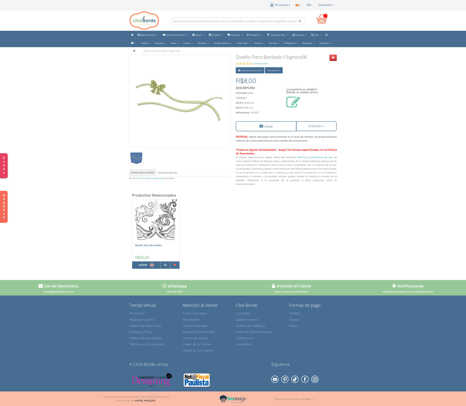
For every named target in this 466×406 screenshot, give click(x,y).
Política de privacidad (145, 338)
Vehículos (324, 43)
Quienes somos (247, 319)
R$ (309, 5)
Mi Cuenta (136, 313)
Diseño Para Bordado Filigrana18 (161, 50)
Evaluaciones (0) (167, 172)
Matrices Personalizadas (254, 332)
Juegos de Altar (277, 34)
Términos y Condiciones (146, 344)
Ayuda (198, 34)
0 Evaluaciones (260, 63)
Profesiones (290, 43)
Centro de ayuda (195, 338)
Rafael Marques (145, 400)
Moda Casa (242, 43)
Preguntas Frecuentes (199, 332)
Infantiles (202, 43)
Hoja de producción (250, 70)
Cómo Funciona (194, 313)
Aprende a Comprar (175, 34)
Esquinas (300, 34)
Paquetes (235, 34)
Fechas (144, 43)
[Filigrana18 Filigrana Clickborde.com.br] (179, 101)
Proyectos (255, 34)
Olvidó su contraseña (198, 350)
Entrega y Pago (141, 332)
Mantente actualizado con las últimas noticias (408, 291)
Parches (273, 43)
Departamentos (148, 34)
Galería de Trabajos (250, 326)
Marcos (258, 43)
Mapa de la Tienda (197, 344)
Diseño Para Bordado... (149, 245)
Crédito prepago (195, 326)
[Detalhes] (165, 265)
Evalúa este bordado (143, 172)
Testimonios (244, 338)
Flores (173, 43)
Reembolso (191, 319)
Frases (187, 43)
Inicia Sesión (145, 178)
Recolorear (273, 70)
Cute (316, 34)
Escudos (159, 43)
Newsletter (243, 344)
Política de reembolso (145, 326)
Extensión (316, 126)
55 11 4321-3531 (174, 291)
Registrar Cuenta (141, 319)
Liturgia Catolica (221, 43)
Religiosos (307, 43)
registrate (158, 178)
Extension (325, 5)
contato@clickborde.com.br (58, 291)
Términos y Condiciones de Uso (314, 157)
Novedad (216, 34)
